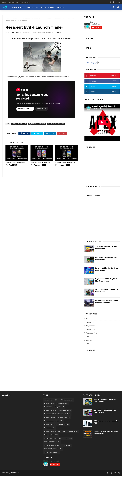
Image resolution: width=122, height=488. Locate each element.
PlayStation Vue (62, 403)
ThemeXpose (14, 473)
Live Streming (25, 2)
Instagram (103, 92)
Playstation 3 (90, 326)
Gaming (14, 19)
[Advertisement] (102, 166)
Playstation (90, 322)
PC (37, 7)
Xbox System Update (51, 452)
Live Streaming (47, 7)
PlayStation (17, 7)
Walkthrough (73, 431)
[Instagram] (119, 473)
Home (4, 2)
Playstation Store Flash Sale (53, 421)
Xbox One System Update (53, 449)
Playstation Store (64, 417)
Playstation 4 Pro (50, 410)
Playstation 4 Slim (65, 410)
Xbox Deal (68, 438)
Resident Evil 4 (60, 19)
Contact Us (13, 2)
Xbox (29, 7)
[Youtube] (110, 2)
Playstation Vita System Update (54, 431)
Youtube (103, 75)
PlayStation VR (49, 403)
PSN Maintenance (66, 400)
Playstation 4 (36, 19)
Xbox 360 (89, 340)
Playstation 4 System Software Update (57, 414)
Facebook (103, 81)
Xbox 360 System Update (52, 438)
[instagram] (119, 2)
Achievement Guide (50, 400)
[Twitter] (116, 2)
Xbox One (71, 19)
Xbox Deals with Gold (51, 442)
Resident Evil (48, 19)
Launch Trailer (24, 19)
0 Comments (56, 32)
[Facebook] (113, 2)
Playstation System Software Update (56, 424)
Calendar (61, 7)
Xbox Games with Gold (52, 445)
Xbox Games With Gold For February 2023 (40, 164)
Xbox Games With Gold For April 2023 (15, 164)
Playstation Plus (49, 417)
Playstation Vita (91, 333)
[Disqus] (41, 207)
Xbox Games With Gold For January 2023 (65, 164)
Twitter (103, 86)
